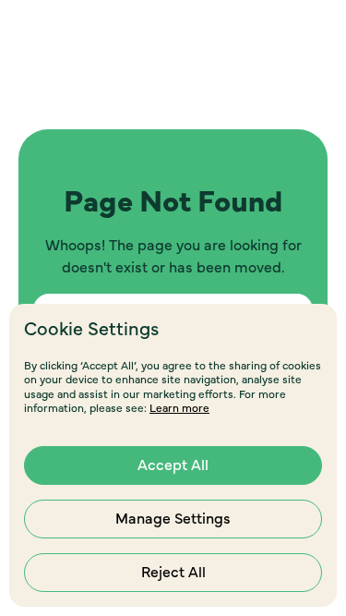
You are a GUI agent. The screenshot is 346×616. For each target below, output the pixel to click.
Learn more (179, 408)
